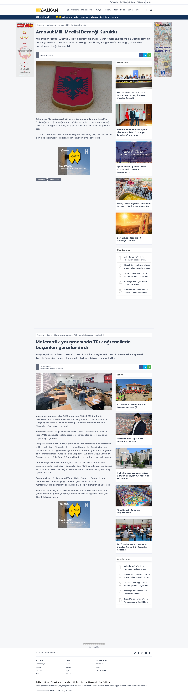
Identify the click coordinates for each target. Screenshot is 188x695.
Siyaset (139, 10)
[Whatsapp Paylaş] (149, 55)
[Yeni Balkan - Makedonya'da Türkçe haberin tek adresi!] (47, 10)
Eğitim (130, 10)
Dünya (98, 10)
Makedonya (86, 10)
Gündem (75, 10)
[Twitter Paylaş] (145, 55)
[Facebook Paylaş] (141, 55)
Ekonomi (107, 10)
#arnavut (41, 180)
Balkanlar (50, 644)
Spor (116, 10)
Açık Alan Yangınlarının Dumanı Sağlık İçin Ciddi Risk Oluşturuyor (87, 17)
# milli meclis (54, 180)
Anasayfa (40, 25)
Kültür (122, 10)
